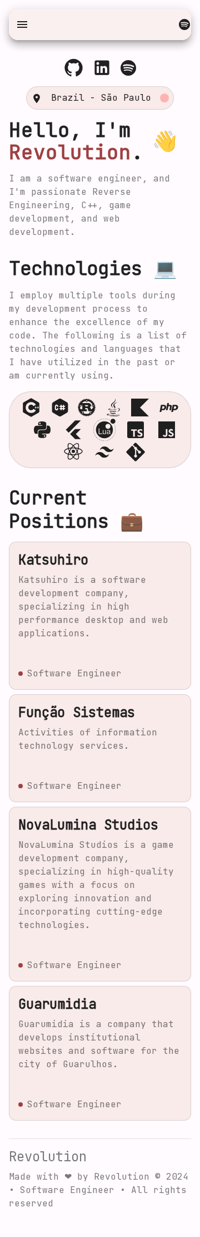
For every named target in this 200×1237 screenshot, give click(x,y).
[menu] (22, 24)
